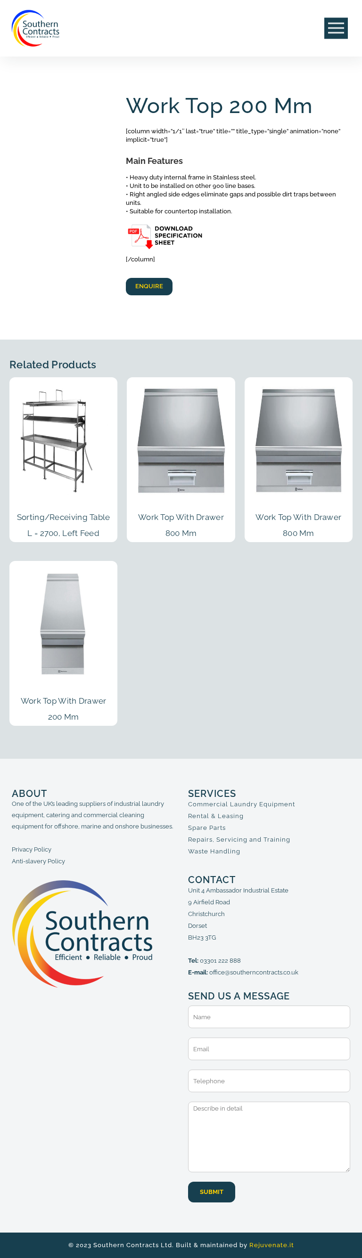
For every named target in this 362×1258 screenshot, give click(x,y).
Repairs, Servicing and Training (239, 839)
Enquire (149, 286)
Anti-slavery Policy (38, 861)
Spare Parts (207, 827)
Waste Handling (214, 851)
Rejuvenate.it (271, 1245)
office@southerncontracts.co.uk (253, 972)
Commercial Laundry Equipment (241, 804)
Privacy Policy (31, 849)
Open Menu (336, 28)
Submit (211, 1191)
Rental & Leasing (216, 816)
